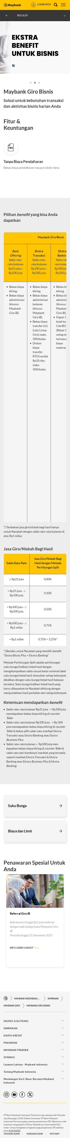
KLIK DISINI (14, 1130)
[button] (31, 83)
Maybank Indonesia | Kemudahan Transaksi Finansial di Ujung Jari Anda (27, 998)
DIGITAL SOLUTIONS (16, 1021)
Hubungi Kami (35, 1134)
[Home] (6, 998)
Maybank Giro (12, 1005)
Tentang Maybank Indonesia (20, 1071)
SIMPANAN (53, 998)
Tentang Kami (12, 1134)
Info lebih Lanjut (21, 947)
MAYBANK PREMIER (16, 1050)
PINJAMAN (10, 1042)
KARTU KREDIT (13, 1035)
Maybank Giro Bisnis (38, 1005)
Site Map (54, 1134)
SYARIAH (9, 1057)
